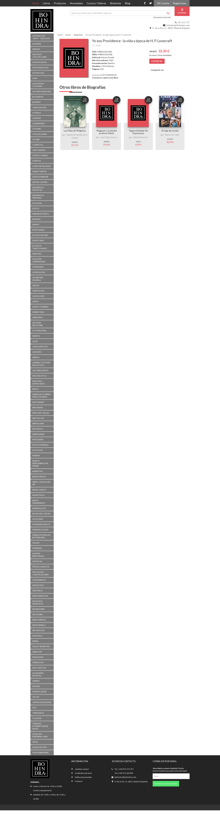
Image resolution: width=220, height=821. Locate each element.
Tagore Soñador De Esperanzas (138, 132)
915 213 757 (184, 22)
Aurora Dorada (107, 57)
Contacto (78, 781)
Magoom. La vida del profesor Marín (107, 132)
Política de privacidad (83, 777)
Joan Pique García (108, 137)
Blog (127, 3)
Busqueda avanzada (162, 17)
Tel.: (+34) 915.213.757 (124, 769)
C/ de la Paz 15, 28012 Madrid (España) (171, 28)
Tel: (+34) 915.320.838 (124, 773)
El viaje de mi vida (170, 130)
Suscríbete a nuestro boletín (166, 784)
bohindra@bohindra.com (178, 25)
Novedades (76, 3)
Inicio (36, 3)
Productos (60, 3)
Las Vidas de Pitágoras (75, 130)
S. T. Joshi (96, 45)
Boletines (115, 3)
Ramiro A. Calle (172, 134)
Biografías (78, 35)
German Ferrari (140, 137)
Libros (46, 3)
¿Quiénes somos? (82, 769)
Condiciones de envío (83, 773)
